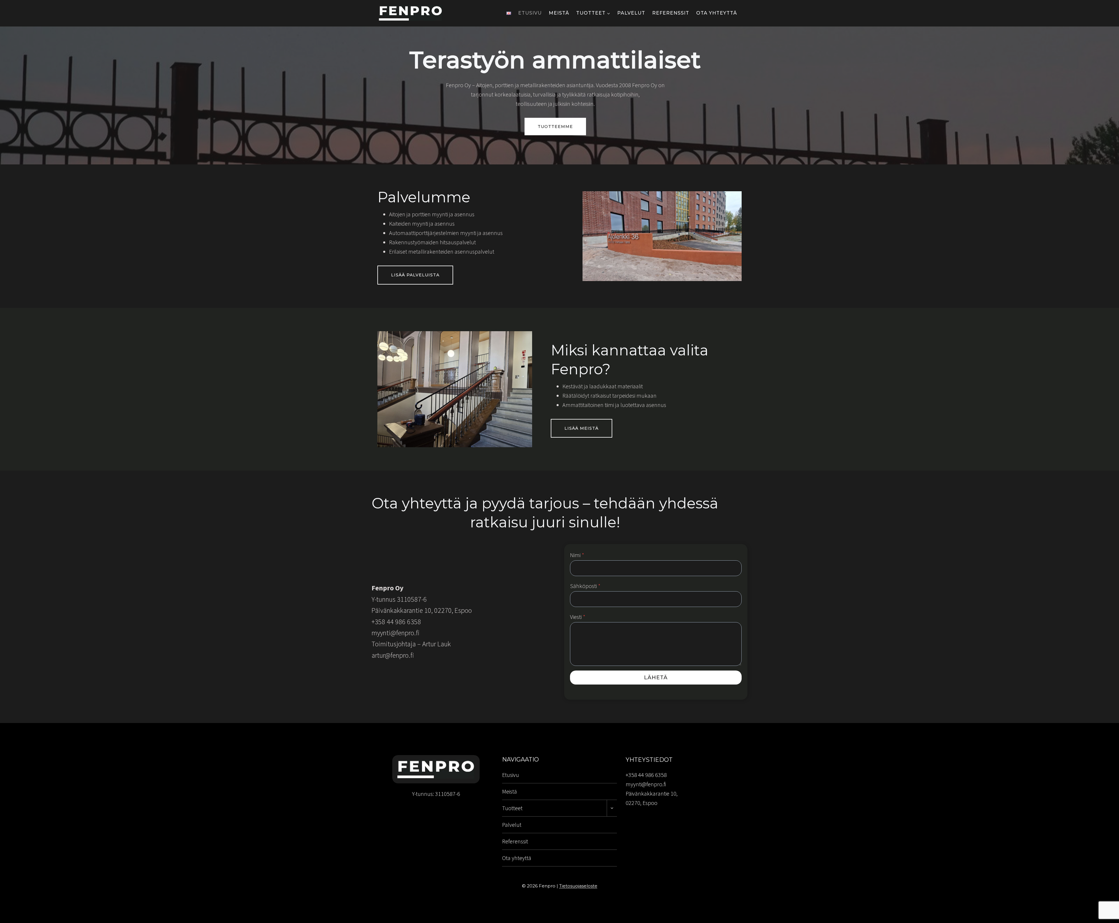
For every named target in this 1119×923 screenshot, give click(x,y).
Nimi (577, 555)
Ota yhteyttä (716, 13)
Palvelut (631, 13)
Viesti (577, 616)
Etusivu (530, 13)
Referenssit (670, 13)
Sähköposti (585, 585)
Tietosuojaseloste (578, 886)
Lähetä (656, 677)
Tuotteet (512, 808)
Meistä (559, 13)
